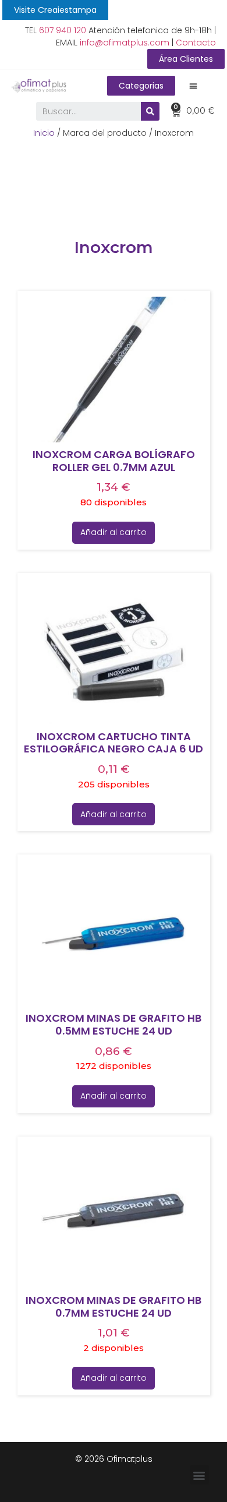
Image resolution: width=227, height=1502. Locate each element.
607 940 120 (62, 30)
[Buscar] (150, 111)
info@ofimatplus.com (124, 42)
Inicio (44, 133)
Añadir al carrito (113, 532)
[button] (55, 10)
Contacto (196, 42)
